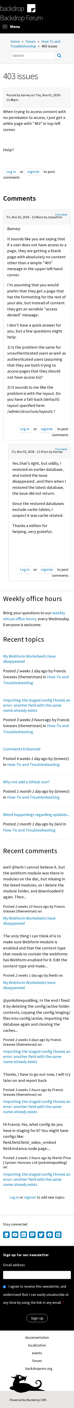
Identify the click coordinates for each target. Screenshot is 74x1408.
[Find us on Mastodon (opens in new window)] (32, 1235)
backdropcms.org (38, 1368)
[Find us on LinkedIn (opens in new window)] (23, 1235)
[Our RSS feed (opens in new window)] (57, 1235)
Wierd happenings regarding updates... (36, 814)
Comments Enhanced (21, 748)
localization (37, 1345)
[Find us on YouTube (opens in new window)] (15, 1235)
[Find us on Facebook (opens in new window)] (49, 1235)
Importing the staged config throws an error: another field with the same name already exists (36, 705)
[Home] (31, 8)
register (33, 171)
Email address (14, 1264)
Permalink (61, 214)
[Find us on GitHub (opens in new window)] (7, 1235)
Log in (11, 171)
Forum (30, 41)
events (37, 1353)
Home (15, 41)
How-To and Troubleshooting (35, 43)
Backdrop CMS (36, 1400)
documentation (37, 1337)
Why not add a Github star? (26, 781)
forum (37, 1360)
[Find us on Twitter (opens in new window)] (41, 1235)
